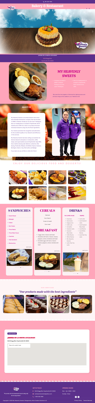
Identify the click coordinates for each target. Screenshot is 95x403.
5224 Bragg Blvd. (47, 58)
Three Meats (12, 229)
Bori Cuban (12, 226)
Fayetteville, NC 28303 (48, 61)
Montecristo (12, 243)
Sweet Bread (12, 216)
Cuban (10, 222)
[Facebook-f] (86, 8)
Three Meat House (14, 233)
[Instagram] (89, 8)
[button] (2, 31)
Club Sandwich (13, 240)
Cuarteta (11, 236)
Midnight (11, 219)
